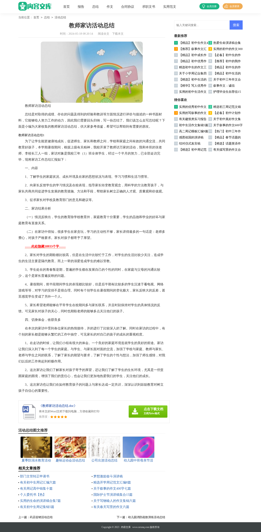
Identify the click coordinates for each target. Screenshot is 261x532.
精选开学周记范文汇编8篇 (112, 482)
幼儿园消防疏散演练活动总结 (146, 517)
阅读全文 (103, 33)
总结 (95, 6)
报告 (81, 6)
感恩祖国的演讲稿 (191, 137)
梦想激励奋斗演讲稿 (108, 476)
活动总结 (60, 17)
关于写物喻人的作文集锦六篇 (114, 500)
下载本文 (118, 33)
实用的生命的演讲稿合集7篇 (40, 500)
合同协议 (127, 6)
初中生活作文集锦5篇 (193, 125)
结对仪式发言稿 (189, 143)
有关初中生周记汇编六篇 (38, 482)
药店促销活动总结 (41, 517)
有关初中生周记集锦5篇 (37, 507)
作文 (110, 6)
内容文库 (126, 527)
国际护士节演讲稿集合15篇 (113, 494)
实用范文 (169, 6)
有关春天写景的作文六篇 (111, 507)
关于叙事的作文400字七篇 (112, 488)
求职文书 (148, 6)
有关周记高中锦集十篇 (36, 488)
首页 (66, 6)
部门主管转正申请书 (34, 476)
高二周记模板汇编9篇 (193, 131)
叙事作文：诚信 (224, 85)
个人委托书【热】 (33, 494)
